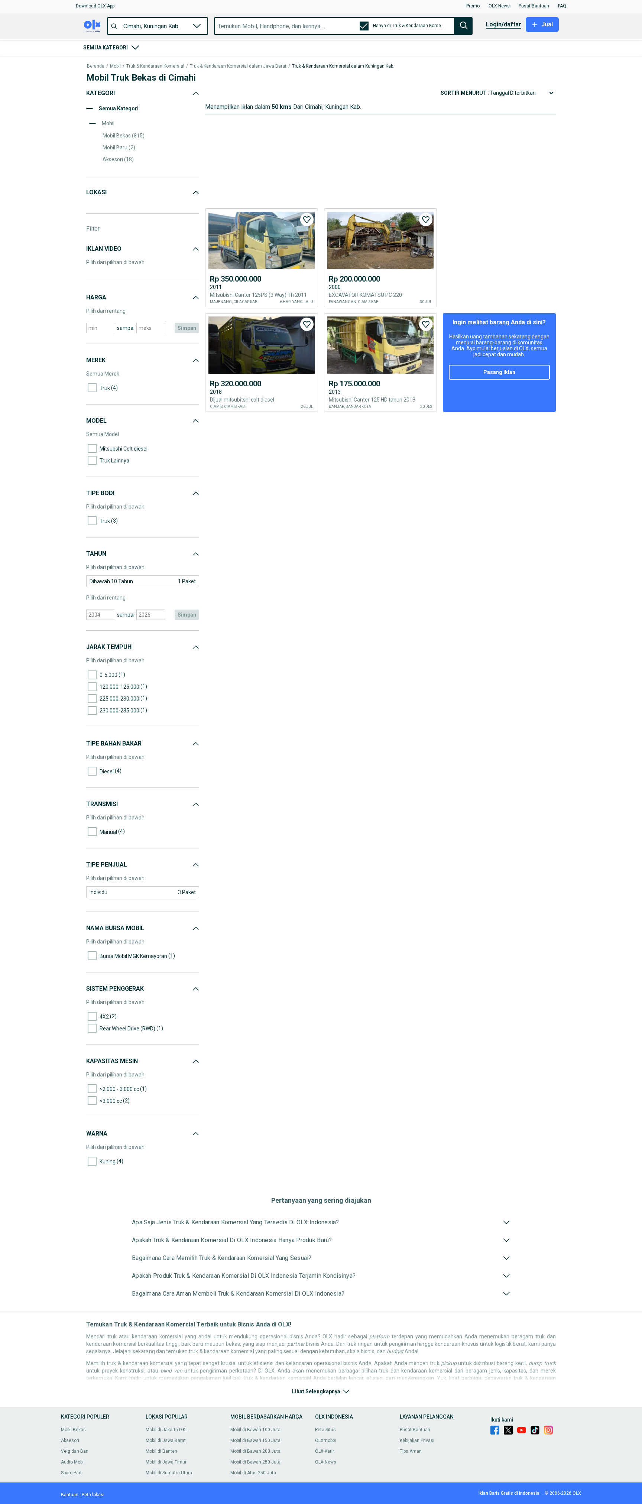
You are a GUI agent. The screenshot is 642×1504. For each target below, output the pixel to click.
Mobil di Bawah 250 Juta (255, 1462)
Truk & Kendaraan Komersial (155, 66)
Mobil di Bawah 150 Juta (255, 1440)
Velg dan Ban (74, 1451)
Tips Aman (411, 1451)
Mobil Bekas (73, 1429)
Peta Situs (325, 1429)
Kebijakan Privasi (417, 1440)
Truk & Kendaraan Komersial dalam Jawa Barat (238, 66)
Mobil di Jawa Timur (166, 1462)
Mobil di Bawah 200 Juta (255, 1451)
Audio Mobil (73, 1462)
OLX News (325, 1462)
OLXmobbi (325, 1440)
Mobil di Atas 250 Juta (253, 1472)
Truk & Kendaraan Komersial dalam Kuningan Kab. (343, 66)
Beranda (95, 66)
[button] (95, 6)
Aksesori (70, 1440)
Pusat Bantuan (415, 1429)
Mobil (115, 66)
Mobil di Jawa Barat (166, 1440)
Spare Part (71, 1472)
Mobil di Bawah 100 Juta (255, 1429)
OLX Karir (324, 1451)
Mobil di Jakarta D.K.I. (167, 1429)
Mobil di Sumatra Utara (169, 1472)
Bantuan (69, 1494)
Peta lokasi (93, 1494)
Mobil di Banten (161, 1451)
